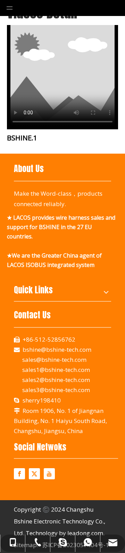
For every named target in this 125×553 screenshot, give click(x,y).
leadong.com (85, 533)
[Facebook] (19, 473)
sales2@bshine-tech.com (55, 380)
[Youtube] (49, 473)
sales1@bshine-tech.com (56, 370)
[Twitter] (34, 473)
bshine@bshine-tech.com (57, 349)
